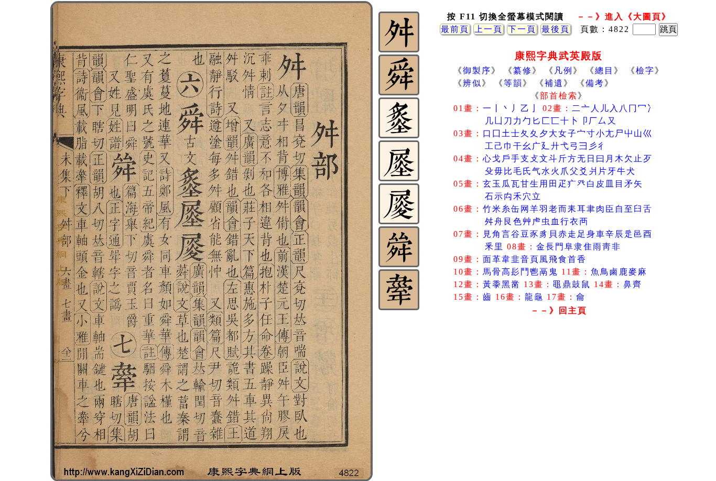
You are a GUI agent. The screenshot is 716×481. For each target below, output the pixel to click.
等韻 (513, 83)
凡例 (563, 70)
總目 (604, 70)
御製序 (477, 70)
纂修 (522, 70)
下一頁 (522, 29)
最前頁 (455, 29)
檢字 (645, 70)
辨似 (472, 83)
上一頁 (488, 29)
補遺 (554, 83)
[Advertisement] (558, 403)
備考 (594, 83)
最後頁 (555, 29)
